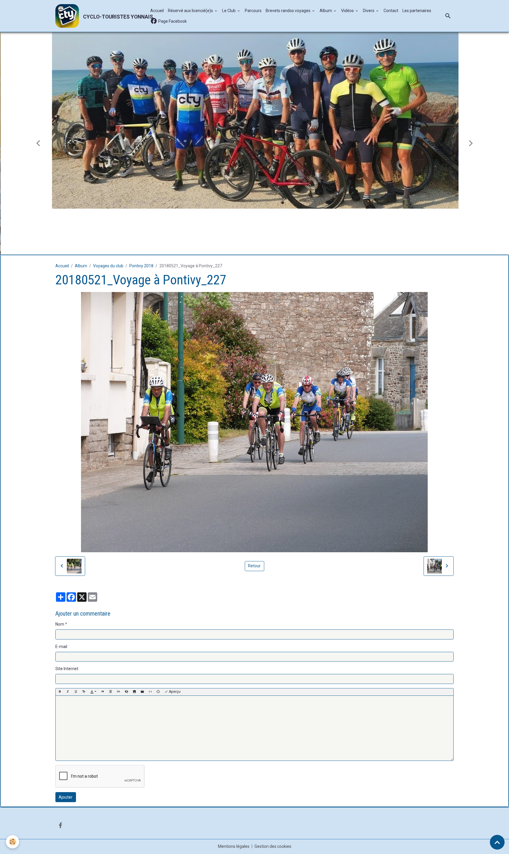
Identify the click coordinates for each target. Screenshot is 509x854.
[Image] (134, 645)
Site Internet (66, 622)
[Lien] (118, 645)
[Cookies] (12, 841)
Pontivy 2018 (141, 219)
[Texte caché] (126, 645)
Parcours (253, 10)
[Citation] (102, 645)
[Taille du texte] (84, 645)
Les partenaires (416, 10)
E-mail (61, 600)
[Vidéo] (142, 645)
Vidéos (348, 10)
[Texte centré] (110, 645)
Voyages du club (108, 219)
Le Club (229, 10)
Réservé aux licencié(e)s (191, 10)
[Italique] (68, 645)
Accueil (157, 10)
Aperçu (174, 646)
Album (326, 10)
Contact (391, 10)
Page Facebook (172, 21)
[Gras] (60, 645)
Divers (369, 10)
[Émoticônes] (158, 645)
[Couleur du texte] (93, 645)
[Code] (150, 645)
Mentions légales (233, 800)
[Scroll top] (497, 842)
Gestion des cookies (272, 800)
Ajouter (65, 751)
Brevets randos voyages (288, 10)
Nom (59, 578)
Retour (254, 519)
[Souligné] (76, 645)
